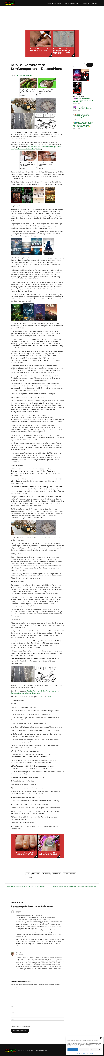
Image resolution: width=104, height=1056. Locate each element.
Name (12, 1006)
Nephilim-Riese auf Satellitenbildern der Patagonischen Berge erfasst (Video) (75, 886)
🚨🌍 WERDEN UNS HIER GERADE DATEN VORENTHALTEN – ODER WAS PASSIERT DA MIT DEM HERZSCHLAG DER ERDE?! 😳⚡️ (83, 124)
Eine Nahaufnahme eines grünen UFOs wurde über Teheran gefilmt (26, 886)
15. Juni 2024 (18, 911)
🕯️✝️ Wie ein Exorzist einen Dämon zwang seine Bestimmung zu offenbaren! (83, 100)
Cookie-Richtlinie (79, 1053)
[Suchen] (89, 65)
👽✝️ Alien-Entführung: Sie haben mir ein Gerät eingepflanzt (83, 107)
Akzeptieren (72, 1049)
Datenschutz (85, 1053)
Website (12, 1019)
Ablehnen (84, 1049)
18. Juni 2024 (18, 952)
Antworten (18, 947)
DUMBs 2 (49, 697)
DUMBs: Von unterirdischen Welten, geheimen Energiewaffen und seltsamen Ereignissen (36, 148)
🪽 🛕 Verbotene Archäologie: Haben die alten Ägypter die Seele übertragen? (82, 115)
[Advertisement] (52, 17)
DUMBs (40, 697)
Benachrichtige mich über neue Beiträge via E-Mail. (23, 1026)
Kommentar (14, 987)
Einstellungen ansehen (96, 1049)
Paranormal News (28, 75)
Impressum (91, 1053)
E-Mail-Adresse (14, 1013)
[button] (101, 1038)
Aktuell (19, 75)
